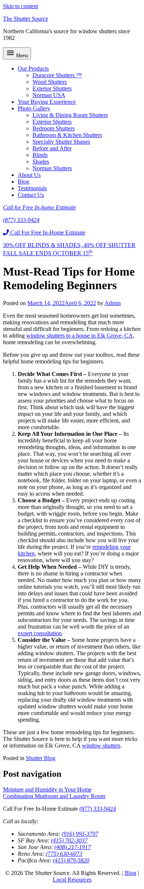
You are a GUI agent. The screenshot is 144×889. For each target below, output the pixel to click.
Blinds (40, 155)
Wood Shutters (49, 82)
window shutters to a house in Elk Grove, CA (79, 335)
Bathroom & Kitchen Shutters (67, 135)
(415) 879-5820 (71, 860)
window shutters (101, 745)
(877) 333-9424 (97, 809)
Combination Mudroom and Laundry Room (54, 796)
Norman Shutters (52, 168)
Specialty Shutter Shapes (61, 142)
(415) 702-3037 (69, 840)
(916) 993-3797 (80, 834)
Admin (112, 303)
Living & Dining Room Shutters (70, 115)
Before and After (52, 148)
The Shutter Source (25, 19)
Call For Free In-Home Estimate (47, 232)
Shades (40, 161)
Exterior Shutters (52, 88)
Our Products (33, 68)
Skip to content (20, 6)
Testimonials (32, 188)
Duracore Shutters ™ (57, 75)
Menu (17, 53)
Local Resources (72, 879)
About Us (29, 175)
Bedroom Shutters (53, 128)
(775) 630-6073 (64, 854)
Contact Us (31, 195)
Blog (23, 181)
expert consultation (40, 633)
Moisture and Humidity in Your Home (47, 789)
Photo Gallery (34, 108)
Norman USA (48, 95)
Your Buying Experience (47, 102)
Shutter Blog (40, 758)
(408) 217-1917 (72, 847)
